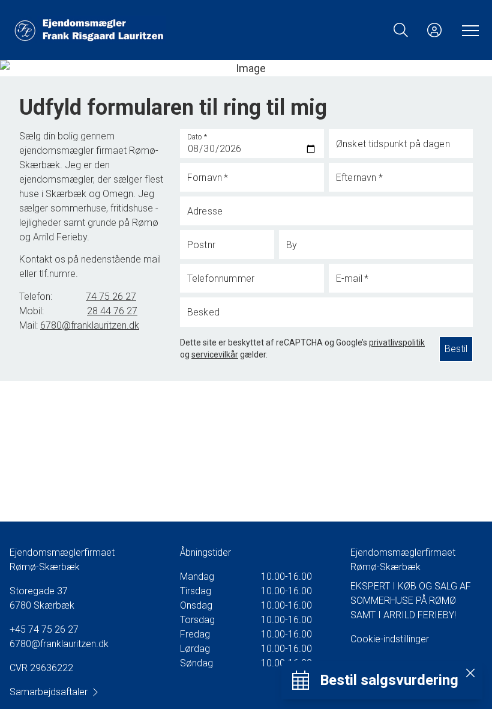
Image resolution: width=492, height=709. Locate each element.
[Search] (401, 30)
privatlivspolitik (397, 342)
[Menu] (468, 30)
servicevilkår (214, 354)
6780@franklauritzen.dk (59, 644)
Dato (197, 137)
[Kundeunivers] (434, 30)
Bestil (456, 348)
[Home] (129, 30)
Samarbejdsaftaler (49, 692)
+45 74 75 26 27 (44, 629)
